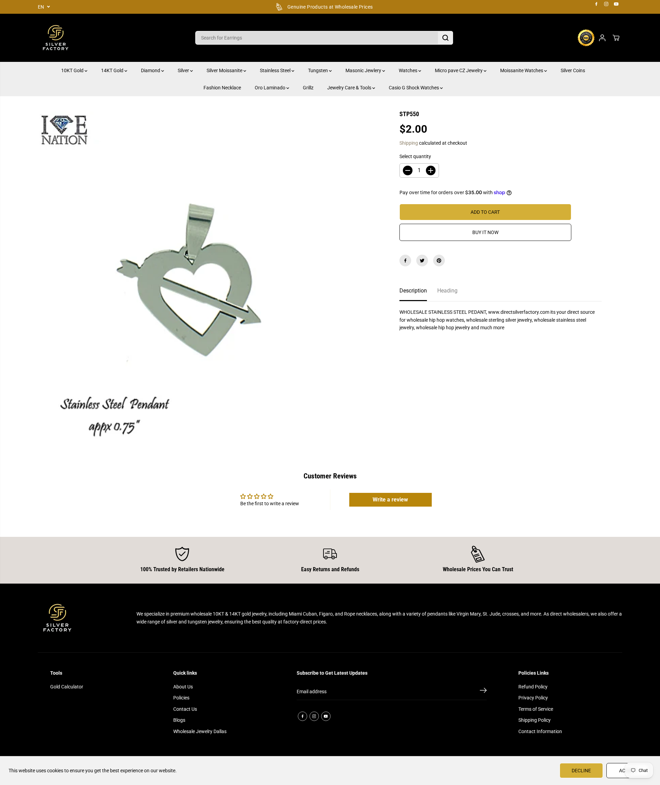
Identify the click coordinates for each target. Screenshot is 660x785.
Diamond (151, 70)
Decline (581, 770)
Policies (181, 697)
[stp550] (208, 280)
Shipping (408, 143)
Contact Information (540, 731)
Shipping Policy (534, 720)
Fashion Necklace (222, 87)
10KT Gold (73, 70)
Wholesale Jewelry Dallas (200, 731)
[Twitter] (422, 260)
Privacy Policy (533, 697)
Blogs (179, 720)
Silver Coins (573, 70)
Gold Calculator (66, 686)
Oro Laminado (270, 87)
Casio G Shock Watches (414, 87)
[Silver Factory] (55, 37)
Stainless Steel (276, 70)
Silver (184, 70)
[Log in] (602, 38)
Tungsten (318, 70)
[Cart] (616, 38)
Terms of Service (535, 709)
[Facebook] (596, 4)
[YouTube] (616, 4)
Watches (408, 70)
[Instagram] (606, 4)
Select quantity (415, 156)
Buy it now (485, 232)
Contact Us (185, 709)
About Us (183, 686)
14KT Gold (112, 70)
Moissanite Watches (522, 70)
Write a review (390, 499)
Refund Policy (533, 686)
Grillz (308, 87)
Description (413, 290)
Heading (447, 290)
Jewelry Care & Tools (349, 87)
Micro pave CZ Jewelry (459, 70)
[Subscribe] (483, 691)
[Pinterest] (439, 260)
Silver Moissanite (225, 70)
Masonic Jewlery (363, 70)
